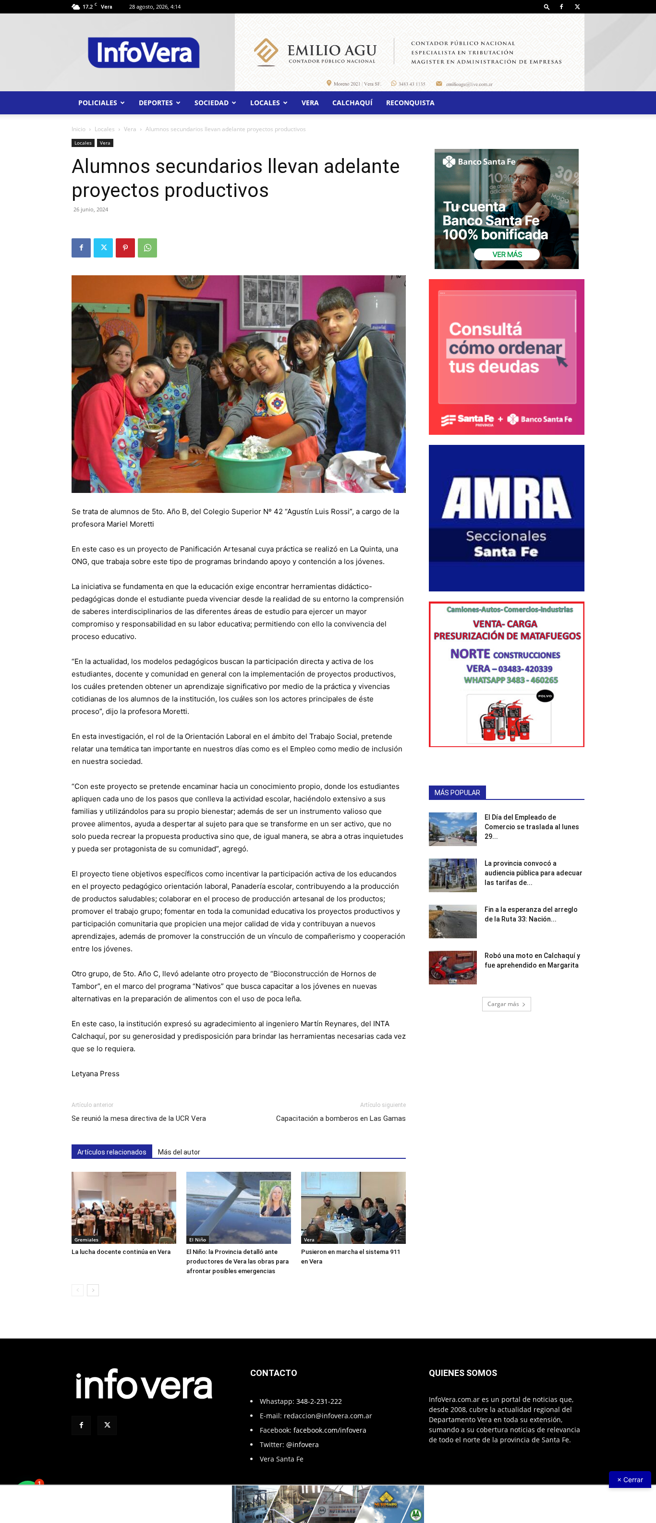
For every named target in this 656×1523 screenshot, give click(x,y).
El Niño (197, 1239)
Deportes (156, 102)
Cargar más (503, 1004)
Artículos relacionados (111, 1152)
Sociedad (211, 102)
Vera (310, 102)
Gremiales (86, 1239)
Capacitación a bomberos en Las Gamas (341, 1118)
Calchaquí (352, 102)
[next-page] (93, 1290)
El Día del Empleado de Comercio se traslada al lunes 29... (532, 826)
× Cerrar (630, 1479)
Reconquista (410, 102)
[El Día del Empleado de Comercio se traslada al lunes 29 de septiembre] (453, 829)
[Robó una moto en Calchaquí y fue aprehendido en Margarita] (453, 967)
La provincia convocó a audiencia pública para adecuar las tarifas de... (534, 873)
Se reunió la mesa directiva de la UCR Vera (139, 1118)
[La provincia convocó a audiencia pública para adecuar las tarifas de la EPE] (453, 875)
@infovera (302, 1444)
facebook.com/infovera (329, 1430)
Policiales (97, 102)
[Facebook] (561, 6)
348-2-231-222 (319, 1401)
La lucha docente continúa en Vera (121, 1251)
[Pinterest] (125, 248)
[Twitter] (577, 6)
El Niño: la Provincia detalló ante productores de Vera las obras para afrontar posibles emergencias (237, 1261)
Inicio (78, 129)
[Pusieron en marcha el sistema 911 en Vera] (353, 1208)
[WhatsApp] (147, 248)
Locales (265, 102)
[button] (547, 6)
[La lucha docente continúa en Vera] (124, 1208)
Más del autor (179, 1152)
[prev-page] (78, 1290)
